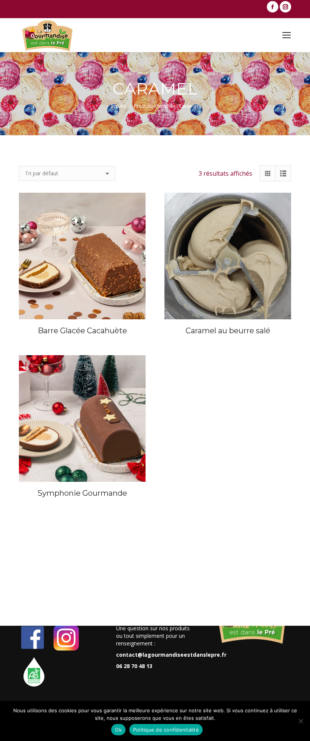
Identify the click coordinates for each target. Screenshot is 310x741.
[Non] (300, 721)
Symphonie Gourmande (82, 493)
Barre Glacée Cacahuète (82, 330)
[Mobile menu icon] (286, 35)
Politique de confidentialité (166, 730)
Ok (118, 730)
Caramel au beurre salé (228, 330)
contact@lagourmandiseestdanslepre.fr (171, 654)
